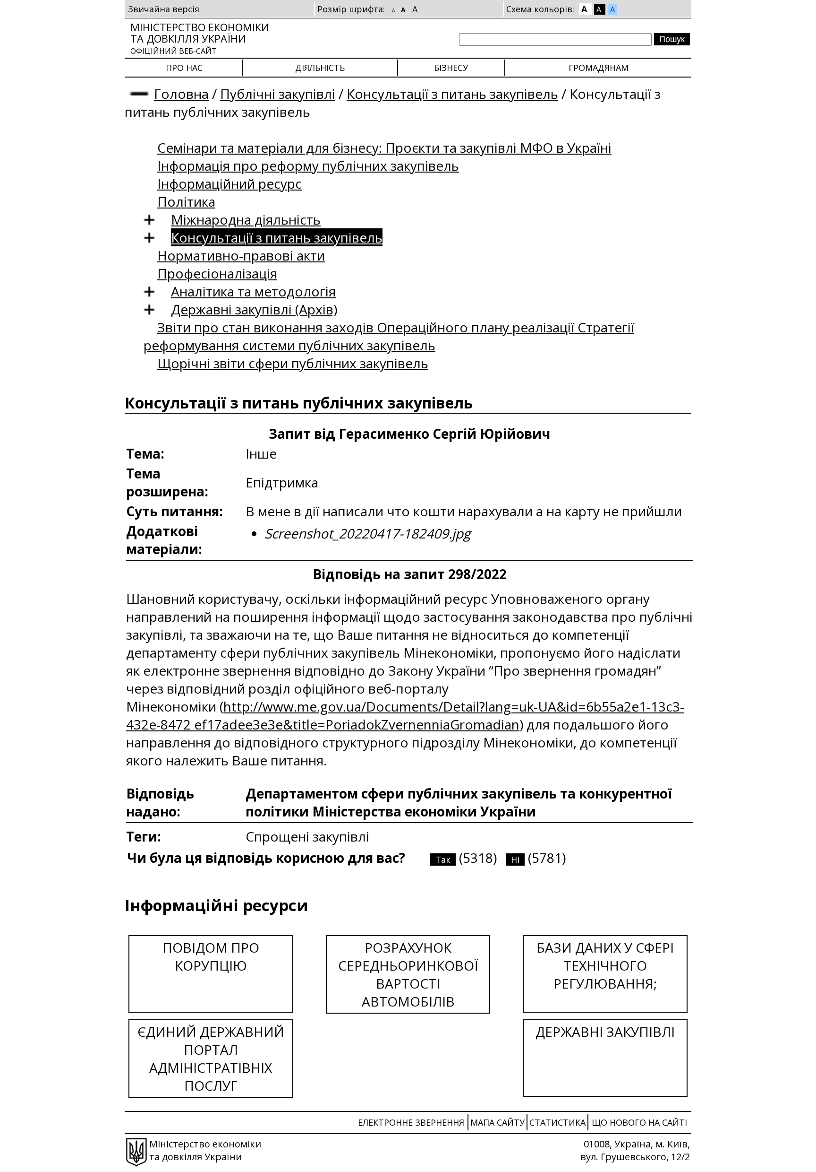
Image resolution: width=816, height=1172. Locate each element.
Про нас (184, 67)
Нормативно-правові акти (241, 255)
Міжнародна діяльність (246, 219)
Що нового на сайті (639, 1122)
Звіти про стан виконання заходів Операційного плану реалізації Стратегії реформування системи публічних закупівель (389, 336)
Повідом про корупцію (210, 956)
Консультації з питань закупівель (452, 94)
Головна (181, 94)
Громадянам (599, 67)
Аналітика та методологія (253, 291)
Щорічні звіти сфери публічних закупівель (292, 363)
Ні (515, 859)
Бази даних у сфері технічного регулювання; (605, 965)
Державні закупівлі (605, 1032)
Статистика (557, 1122)
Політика (186, 201)
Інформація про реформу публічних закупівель (308, 165)
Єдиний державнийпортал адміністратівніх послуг (210, 1058)
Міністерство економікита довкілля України (199, 38)
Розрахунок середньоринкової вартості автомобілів (408, 974)
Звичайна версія (163, 9)
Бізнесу (451, 67)
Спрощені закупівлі (307, 836)
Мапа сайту (497, 1122)
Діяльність (320, 67)
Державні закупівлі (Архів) (254, 309)
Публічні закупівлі (277, 94)
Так (442, 859)
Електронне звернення (411, 1122)
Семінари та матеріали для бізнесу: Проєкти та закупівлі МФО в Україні (384, 147)
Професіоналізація (217, 273)
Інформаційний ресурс (229, 183)
